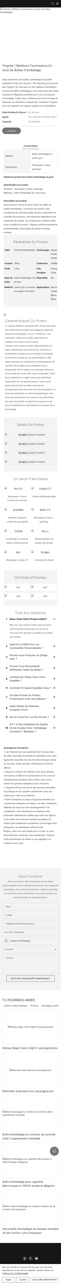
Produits (34, 1005)
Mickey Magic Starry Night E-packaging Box (30, 1048)
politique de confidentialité (15, 1273)
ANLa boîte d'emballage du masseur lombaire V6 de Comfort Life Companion (30, 1230)
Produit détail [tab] (30, 146)
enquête (12, 131)
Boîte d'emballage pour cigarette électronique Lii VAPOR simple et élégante (28, 1183)
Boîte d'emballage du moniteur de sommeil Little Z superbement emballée (28, 1136)
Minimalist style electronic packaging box (28, 1091)
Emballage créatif (50, 1005)
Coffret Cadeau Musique (15, 1005)
